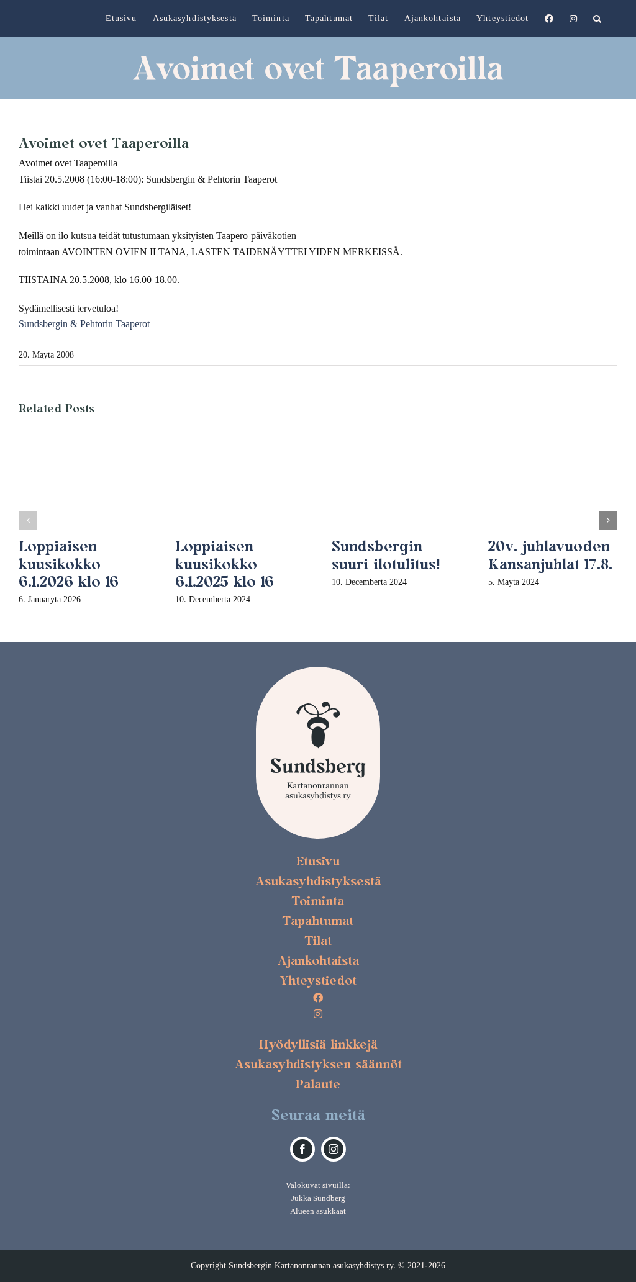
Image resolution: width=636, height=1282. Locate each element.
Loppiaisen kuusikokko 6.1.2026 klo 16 (69, 564)
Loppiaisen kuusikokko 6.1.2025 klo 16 (224, 564)
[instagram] (333, 1149)
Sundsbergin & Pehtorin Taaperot (84, 323)
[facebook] (302, 1149)
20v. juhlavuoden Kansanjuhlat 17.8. (550, 555)
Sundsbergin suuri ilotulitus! (386, 555)
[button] (597, 18)
